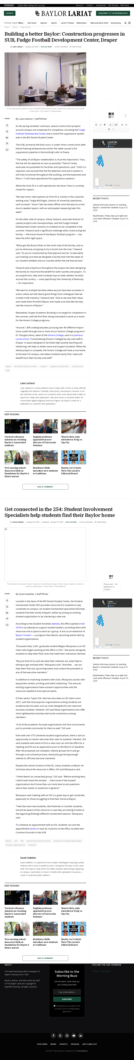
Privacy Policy (74, 1009)
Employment (101, 5)
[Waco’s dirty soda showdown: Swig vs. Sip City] (73, 426)
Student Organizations (15, 845)
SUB (7, 370)
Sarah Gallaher (18, 522)
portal (33, 828)
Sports (54, 23)
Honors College (56, 335)
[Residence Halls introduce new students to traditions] (45, 457)
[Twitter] (7, 131)
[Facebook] (7, 125)
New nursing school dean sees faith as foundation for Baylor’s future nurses (17, 472)
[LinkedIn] (7, 137)
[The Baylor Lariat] (63, 13)
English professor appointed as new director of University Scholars (44, 441)
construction (77, 366)
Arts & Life (32, 23)
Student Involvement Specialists (68, 841)
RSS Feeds (125, 5)
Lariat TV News (67, 23)
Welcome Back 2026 (99, 23)
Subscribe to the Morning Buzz (113, 13)
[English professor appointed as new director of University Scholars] (45, 426)
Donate (9, 13)
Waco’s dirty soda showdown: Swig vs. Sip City (71, 439)
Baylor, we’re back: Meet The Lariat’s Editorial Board (71, 471)
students (32, 845)
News (21, 23)
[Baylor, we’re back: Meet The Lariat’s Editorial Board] (73, 457)
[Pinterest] (7, 143)
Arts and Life (89, 1044)
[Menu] (129, 23)
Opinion (43, 23)
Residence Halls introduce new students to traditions (45, 471)
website (56, 623)
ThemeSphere (82, 1051)
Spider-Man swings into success (31, 5)
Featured (42, 1044)
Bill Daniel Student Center (26, 366)
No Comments (62, 47)
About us (79, 5)
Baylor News (46, 47)
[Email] (7, 149)
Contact (89, 5)
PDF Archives (113, 5)
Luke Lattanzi (18, 47)
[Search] (125, 23)
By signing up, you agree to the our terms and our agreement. (67, 1009)
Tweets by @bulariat (101, 971)
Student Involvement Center (39, 841)
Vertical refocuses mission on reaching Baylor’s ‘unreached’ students (15, 441)
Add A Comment (45, 487)
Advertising (116, 23)
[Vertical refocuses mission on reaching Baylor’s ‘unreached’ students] (17, 426)
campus (43, 366)
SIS (22, 841)
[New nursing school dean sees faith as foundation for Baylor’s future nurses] (17, 457)
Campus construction (59, 366)
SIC (16, 841)
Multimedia (81, 23)
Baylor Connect (23, 635)
